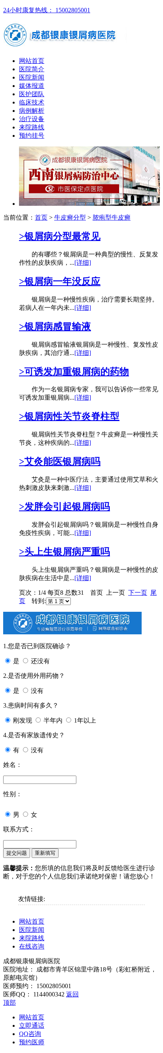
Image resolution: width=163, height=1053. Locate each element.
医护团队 (31, 94)
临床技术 (31, 102)
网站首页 (31, 60)
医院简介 (31, 69)
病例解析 (31, 110)
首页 (41, 217)
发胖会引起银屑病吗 (64, 506)
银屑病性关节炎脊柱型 (69, 416)
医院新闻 (31, 77)
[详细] (82, 262)
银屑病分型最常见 (59, 236)
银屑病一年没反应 (59, 281)
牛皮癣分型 (70, 217)
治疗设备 (31, 119)
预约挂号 (31, 135)
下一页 (137, 592)
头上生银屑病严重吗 (64, 551)
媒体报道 (31, 85)
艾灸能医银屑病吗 (59, 461)
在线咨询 (31, 946)
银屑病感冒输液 (55, 326)
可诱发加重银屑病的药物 (74, 371)
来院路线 (31, 127)
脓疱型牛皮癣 (112, 217)
